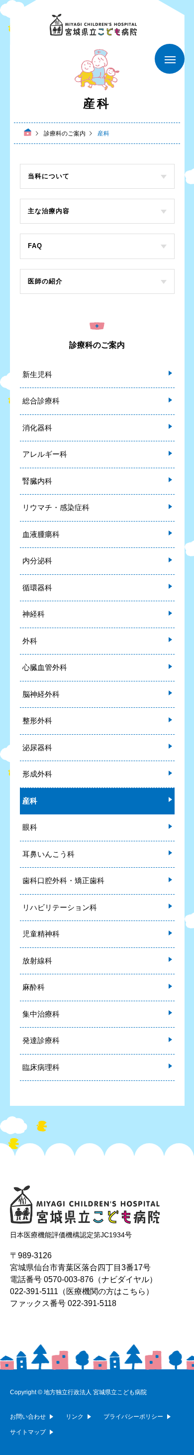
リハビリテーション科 (59, 907)
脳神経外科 (41, 694)
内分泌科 (37, 560)
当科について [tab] (49, 176)
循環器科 (37, 587)
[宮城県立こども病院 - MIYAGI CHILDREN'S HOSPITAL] (97, 25)
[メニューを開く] (170, 59)
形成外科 (37, 774)
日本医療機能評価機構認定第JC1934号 (71, 1235)
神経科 (33, 614)
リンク (75, 1416)
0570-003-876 (69, 1279)
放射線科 (37, 960)
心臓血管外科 (44, 667)
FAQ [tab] (35, 246)
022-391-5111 (34, 1291)
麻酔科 (33, 987)
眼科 (29, 827)
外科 (29, 641)
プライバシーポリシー (133, 1416)
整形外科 (37, 720)
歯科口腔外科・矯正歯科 (63, 880)
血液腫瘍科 (41, 534)
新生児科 (37, 374)
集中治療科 (41, 1014)
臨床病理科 (41, 1067)
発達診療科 (41, 1040)
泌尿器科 (37, 747)
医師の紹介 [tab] (45, 281)
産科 (29, 800)
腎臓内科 (37, 481)
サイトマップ (28, 1432)
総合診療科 (41, 401)
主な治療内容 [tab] (49, 211)
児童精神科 (41, 933)
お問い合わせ (28, 1416)
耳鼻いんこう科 (48, 854)
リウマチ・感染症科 (56, 507)
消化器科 (37, 427)
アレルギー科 (44, 454)
